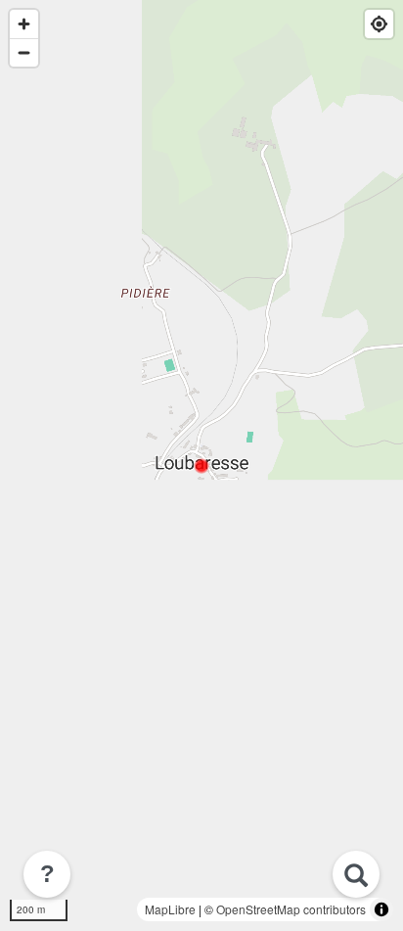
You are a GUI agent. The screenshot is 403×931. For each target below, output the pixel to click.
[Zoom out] (24, 52)
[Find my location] (379, 24)
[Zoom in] (24, 24)
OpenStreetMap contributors (291, 909)
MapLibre (170, 909)
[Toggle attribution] (381, 909)
